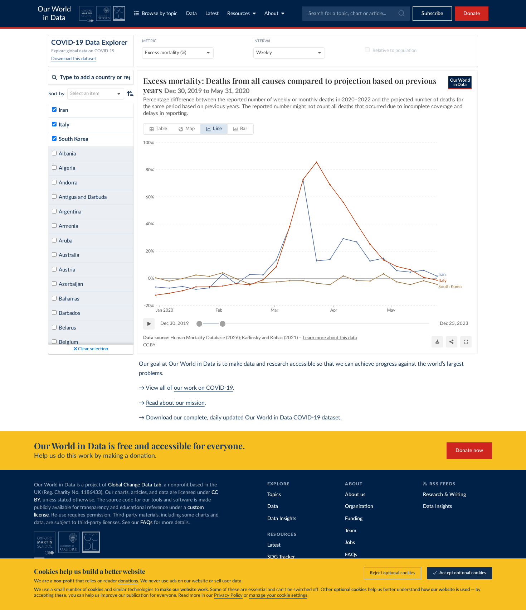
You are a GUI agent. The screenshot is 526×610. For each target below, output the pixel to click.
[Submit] (401, 13)
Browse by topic (159, 13)
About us (355, 494)
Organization (359, 506)
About (271, 13)
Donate (471, 13)
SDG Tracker (281, 556)
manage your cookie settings (278, 595)
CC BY (149, 345)
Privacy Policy (228, 595)
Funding (353, 518)
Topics (274, 494)
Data (191, 13)
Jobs (350, 542)
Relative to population (394, 50)
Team (350, 530)
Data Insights (281, 518)
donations (128, 581)
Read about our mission (175, 403)
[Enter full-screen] (466, 341)
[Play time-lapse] (149, 324)
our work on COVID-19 (203, 388)
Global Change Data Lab (134, 484)
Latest (212, 13)
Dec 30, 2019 (174, 323)
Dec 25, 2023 (454, 323)
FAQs (146, 522)
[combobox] (356, 13)
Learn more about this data (330, 338)
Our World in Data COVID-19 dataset (292, 418)
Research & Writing (444, 494)
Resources (238, 13)
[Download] (437, 341)
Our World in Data (54, 13)
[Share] (451, 341)
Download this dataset (73, 59)
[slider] (199, 324)
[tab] (158, 129)
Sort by (56, 93)
